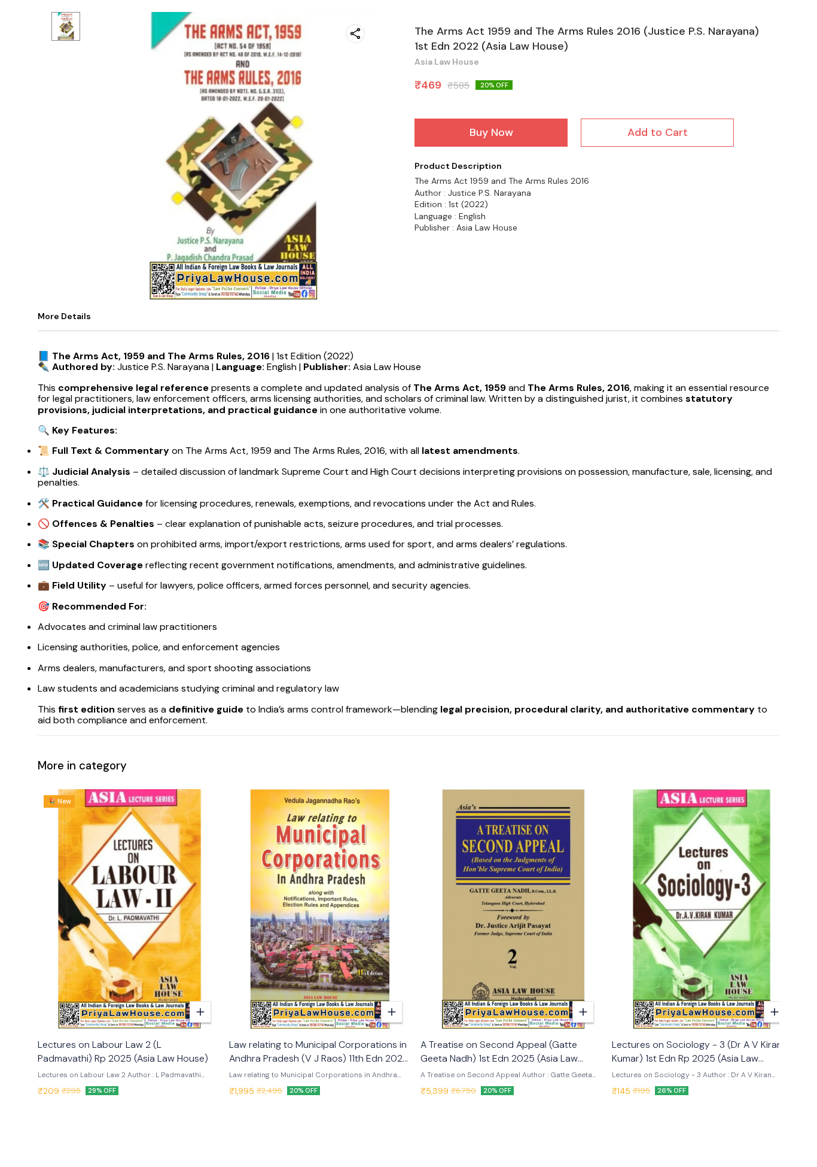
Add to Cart (657, 132)
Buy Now (491, 132)
